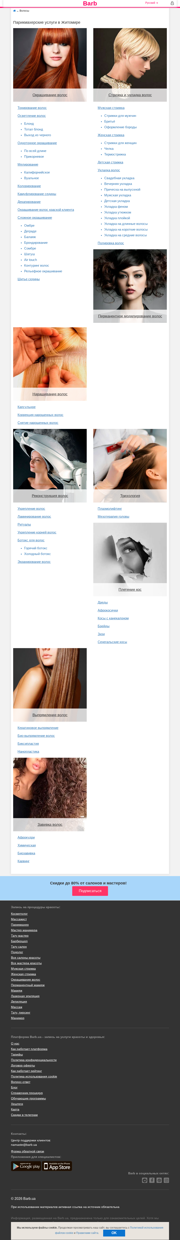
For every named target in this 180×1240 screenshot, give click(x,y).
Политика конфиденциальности (34, 1060)
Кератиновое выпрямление (38, 728)
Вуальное (31, 178)
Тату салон (19, 946)
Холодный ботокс (37, 554)
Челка (108, 148)
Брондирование (36, 242)
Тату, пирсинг (20, 1012)
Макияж (16, 990)
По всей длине (35, 151)
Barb (90, 3)
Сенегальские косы (112, 642)
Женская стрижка (111, 135)
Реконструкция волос (50, 496)
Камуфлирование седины (37, 194)
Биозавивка (26, 853)
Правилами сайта (87, 1233)
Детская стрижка (110, 162)
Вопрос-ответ (20, 1082)
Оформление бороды (120, 127)
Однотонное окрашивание (37, 143)
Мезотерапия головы (113, 516)
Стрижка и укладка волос (130, 95)
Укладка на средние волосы (125, 235)
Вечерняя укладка (118, 184)
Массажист (19, 919)
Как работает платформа (29, 1049)
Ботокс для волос (31, 540)
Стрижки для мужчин (120, 115)
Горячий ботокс (35, 548)
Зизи (101, 634)
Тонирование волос (32, 108)
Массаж (16, 1007)
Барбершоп (19, 941)
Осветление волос (32, 115)
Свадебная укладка (119, 178)
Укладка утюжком (117, 212)
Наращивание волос (50, 394)
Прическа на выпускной (122, 189)
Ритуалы (24, 524)
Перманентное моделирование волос (130, 316)
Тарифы (17, 1054)
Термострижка (115, 154)
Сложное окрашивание (35, 217)
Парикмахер (20, 924)
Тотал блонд (33, 129)
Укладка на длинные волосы (126, 224)
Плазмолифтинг (110, 508)
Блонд (29, 123)
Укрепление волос (31, 508)
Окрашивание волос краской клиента (46, 209)
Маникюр (17, 1018)
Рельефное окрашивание (43, 271)
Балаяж (30, 237)
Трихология (130, 496)
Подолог (17, 952)
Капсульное (27, 407)
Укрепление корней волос (37, 532)
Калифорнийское (37, 172)
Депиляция (19, 1001)
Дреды (103, 602)
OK (114, 1233)
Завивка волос (50, 824)
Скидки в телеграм (24, 1115)
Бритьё (109, 121)
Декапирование (29, 202)
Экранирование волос (34, 562)
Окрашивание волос (49, 95)
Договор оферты (23, 1065)
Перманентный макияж (28, 985)
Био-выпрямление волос (36, 735)
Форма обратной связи (27, 1151)
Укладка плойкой (117, 218)
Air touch (30, 260)
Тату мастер (20, 935)
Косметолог (19, 913)
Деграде (30, 231)
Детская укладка (117, 201)
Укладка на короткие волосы (126, 229)
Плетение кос (130, 589)
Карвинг (23, 861)
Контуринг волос (36, 265)
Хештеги (17, 1104)
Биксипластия (28, 743)
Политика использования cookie (34, 1076)
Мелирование (28, 164)
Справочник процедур (27, 1093)
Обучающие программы (28, 1098)
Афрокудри (26, 837)
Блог (14, 1087)
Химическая (27, 845)
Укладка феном (116, 206)
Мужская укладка (117, 195)
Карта (15, 1109)
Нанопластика (28, 751)
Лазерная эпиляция (25, 996)
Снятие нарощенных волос (38, 423)
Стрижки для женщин (120, 143)
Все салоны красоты (25, 957)
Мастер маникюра (24, 930)
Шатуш (29, 254)
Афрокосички (108, 610)
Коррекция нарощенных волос (40, 415)
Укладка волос (109, 170)
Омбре (29, 225)
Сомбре (30, 248)
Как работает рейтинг (26, 1071)
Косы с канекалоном (113, 618)
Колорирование (29, 186)
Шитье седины (29, 279)
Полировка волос (111, 243)
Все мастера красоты (26, 963)
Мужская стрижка (111, 108)
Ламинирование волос (34, 516)
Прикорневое (34, 156)
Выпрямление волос (50, 715)
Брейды (104, 626)
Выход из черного (37, 135)
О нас (15, 1043)
